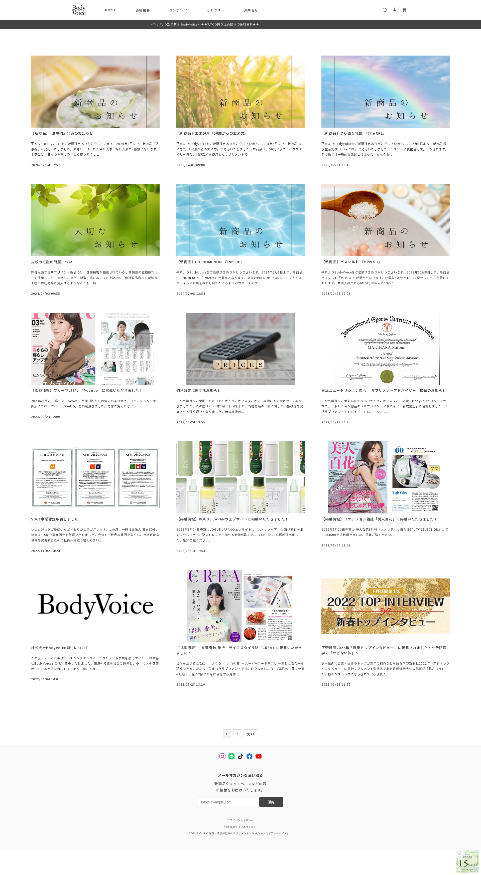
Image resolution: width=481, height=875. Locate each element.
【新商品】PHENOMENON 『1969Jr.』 (210, 261)
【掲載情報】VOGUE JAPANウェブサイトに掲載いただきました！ (232, 518)
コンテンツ (178, 10)
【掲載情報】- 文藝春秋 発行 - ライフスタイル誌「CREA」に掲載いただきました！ (239, 650)
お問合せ (251, 10)
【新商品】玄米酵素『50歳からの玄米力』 (212, 133)
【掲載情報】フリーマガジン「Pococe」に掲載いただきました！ (87, 390)
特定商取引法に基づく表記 (240, 826)
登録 (271, 801)
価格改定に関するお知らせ (198, 390)
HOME (111, 10)
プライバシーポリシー (240, 820)
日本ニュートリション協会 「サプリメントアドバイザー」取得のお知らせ (383, 390)
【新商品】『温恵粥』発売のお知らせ (62, 133)
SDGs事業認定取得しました (54, 518)
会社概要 (143, 10)
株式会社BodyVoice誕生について (60, 647)
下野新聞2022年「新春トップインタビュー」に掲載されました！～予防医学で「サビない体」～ (384, 650)
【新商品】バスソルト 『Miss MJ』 (351, 261)
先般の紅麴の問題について (53, 261)
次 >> (251, 733)
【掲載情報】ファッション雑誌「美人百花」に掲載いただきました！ (379, 518)
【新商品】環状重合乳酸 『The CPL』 (354, 133)
